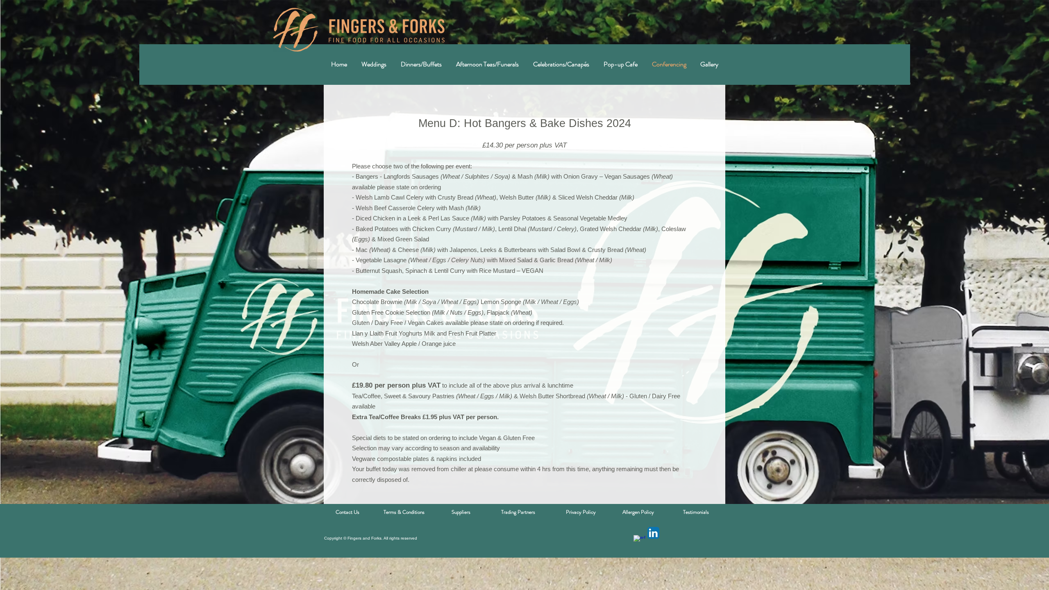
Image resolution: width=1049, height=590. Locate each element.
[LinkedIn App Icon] (653, 533)
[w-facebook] (639, 541)
